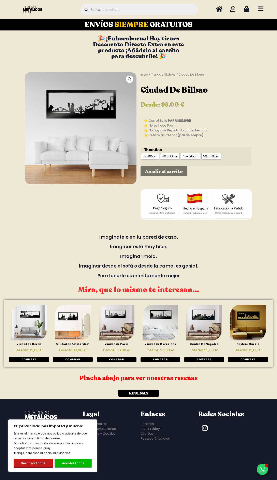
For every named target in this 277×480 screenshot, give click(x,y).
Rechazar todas (33, 463)
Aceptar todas (73, 463)
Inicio (144, 75)
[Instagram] (204, 427)
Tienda (156, 75)
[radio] (150, 156)
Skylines (170, 75)
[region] (52, 445)
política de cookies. (47, 438)
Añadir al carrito (164, 171)
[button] (129, 79)
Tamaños (153, 150)
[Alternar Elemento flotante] (262, 469)
